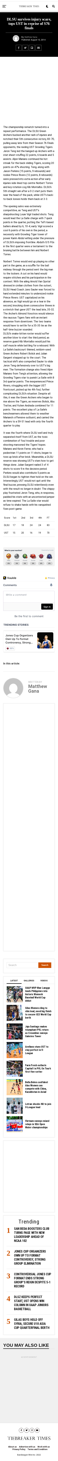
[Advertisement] (29, 90)
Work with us (44, 1447)
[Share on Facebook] (19, 48)
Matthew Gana (30, 37)
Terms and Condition (37, 1449)
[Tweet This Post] (25, 48)
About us (12, 1447)
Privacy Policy (18, 1449)
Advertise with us (27, 1447)
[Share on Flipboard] (32, 48)
